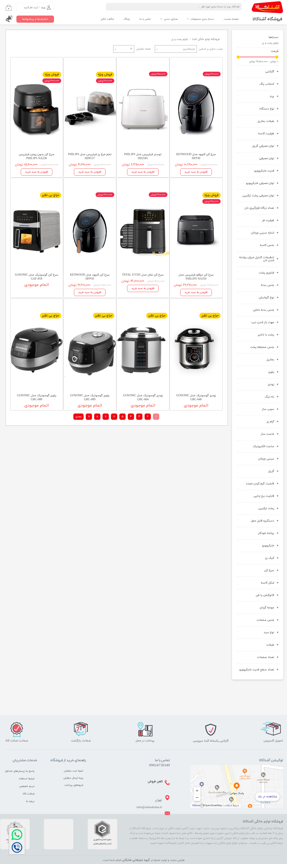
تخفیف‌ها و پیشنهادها (35, 19)
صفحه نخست (231, 19)
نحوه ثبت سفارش (73, 771)
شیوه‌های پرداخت (74, 785)
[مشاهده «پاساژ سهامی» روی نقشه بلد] (236, 786)
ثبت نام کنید (31, 7)
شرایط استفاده (26, 778)
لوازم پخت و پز (270, 43)
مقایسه (211, 64)
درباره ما (30, 801)
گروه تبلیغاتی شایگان (136, 860)
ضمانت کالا (28, 793)
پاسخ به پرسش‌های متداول (19, 771)
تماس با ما (145, 19)
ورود (43, 7)
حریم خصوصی (26, 786)
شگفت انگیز (107, 19)
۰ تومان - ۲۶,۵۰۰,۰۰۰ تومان (263, 61)
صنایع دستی (171, 19)
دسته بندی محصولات (202, 19)
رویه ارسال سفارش (73, 778)
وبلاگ (127, 19)
